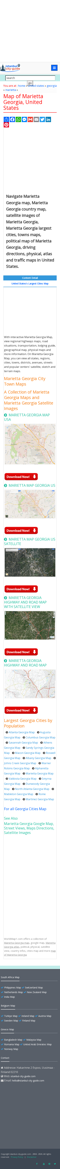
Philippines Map (12, 987)
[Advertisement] (30, 31)
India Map (9, 996)
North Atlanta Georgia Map (32, 789)
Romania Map (11, 1044)
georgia (52, 86)
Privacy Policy (17, 1157)
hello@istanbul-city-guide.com (28, 1080)
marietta (10, 90)
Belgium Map (8, 1005)
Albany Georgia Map (38, 758)
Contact (5, 1057)
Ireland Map (28, 1015)
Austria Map (44, 1015)
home (21, 86)
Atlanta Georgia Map (22, 732)
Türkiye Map (11, 1015)
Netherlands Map (13, 992)
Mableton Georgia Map (18, 794)
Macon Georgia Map (27, 753)
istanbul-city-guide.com (23, 1076)
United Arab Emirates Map (37, 1044)
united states (36, 86)
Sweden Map (11, 1020)
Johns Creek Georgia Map (20, 763)
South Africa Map (10, 977)
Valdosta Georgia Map (22, 778)
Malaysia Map (33, 1039)
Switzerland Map (34, 987)
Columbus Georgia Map (40, 737)
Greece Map (7, 1029)
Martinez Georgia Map (40, 799)
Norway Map (11, 1049)
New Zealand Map (37, 992)
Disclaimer (31, 1157)
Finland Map (28, 1020)
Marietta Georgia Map (40, 773)
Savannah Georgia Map (23, 742)
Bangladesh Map (13, 1039)
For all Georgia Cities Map (25, 809)
